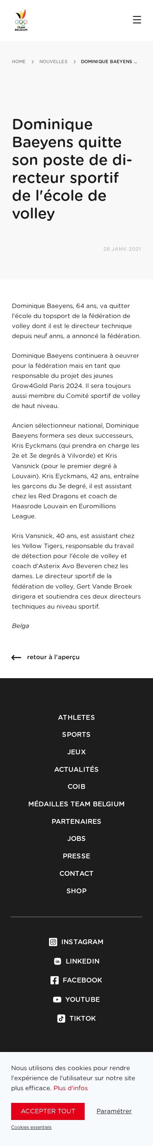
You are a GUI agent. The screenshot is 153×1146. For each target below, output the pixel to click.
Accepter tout (48, 1111)
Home (19, 61)
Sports (76, 735)
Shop (76, 891)
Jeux (76, 752)
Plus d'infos (70, 1088)
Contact (76, 874)
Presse (76, 856)
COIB (76, 787)
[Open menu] (137, 20)
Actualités (76, 770)
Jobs (76, 839)
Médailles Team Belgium (76, 804)
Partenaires (77, 822)
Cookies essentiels (31, 1127)
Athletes (76, 718)
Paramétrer (114, 1111)
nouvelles (53, 61)
